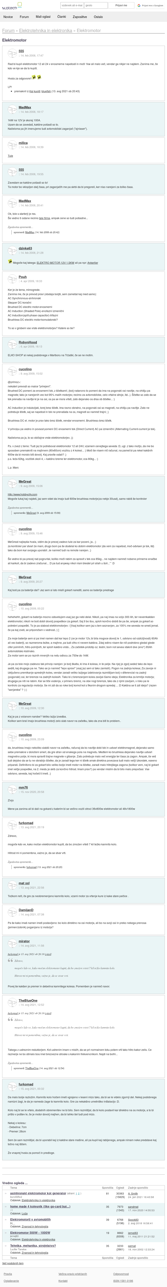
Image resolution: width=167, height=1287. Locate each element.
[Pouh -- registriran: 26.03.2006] (12, 278)
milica (23, 143)
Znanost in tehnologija (35, 1226)
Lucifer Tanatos (18, 1249)
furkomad (26, 823)
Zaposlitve (80, 17)
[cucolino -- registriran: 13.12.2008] (12, 371)
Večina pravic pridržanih (72, 1274)
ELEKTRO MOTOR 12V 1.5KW (55, 262)
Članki (61, 16)
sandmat (133, 1206)
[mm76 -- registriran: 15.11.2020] (12, 789)
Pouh (23, 277)
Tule (10, 155)
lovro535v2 (16, 1196)
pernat (132, 1246)
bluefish (46, 91)
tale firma (44, 218)
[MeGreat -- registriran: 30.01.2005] (12, 483)
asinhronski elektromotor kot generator (38, 1193)
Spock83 (133, 1219)
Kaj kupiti (34, 91)
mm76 (23, 787)
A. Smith (133, 1193)
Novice (8, 17)
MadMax (25, 107)
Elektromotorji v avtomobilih (30, 1219)
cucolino (25, 369)
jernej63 (14, 1236)
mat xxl (24, 883)
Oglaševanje (11, 1280)
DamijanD (26, 910)
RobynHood (28, 342)
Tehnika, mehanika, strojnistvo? (33, 1245)
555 (21, 51)
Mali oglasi (43, 16)
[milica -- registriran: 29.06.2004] (12, 144)
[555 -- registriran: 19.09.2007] (12, 53)
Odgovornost (121, 1274)
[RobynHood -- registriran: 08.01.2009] (12, 344)
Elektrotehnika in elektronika (38, 1200)
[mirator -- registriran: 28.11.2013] (12, 943)
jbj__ (12, 1223)
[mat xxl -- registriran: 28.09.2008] (12, 885)
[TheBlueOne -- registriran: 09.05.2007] (12, 1002)
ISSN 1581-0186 (123, 1280)
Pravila (8, 1274)
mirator (24, 941)
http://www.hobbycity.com (22, 494)
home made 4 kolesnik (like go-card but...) (40, 1206)
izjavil (48, 954)
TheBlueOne (28, 1000)
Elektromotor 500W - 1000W (30, 1232)
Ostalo (98, 17)
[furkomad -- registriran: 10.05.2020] (12, 824)
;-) (11, 1209)
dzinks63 (25, 248)
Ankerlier (92, 262)
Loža (25, 1213)
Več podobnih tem (12, 1263)
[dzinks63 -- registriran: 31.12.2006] (12, 250)
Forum (24, 17)
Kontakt (62, 1280)
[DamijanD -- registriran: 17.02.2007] (12, 912)
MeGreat (25, 481)
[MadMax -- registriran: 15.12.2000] (12, 109)
